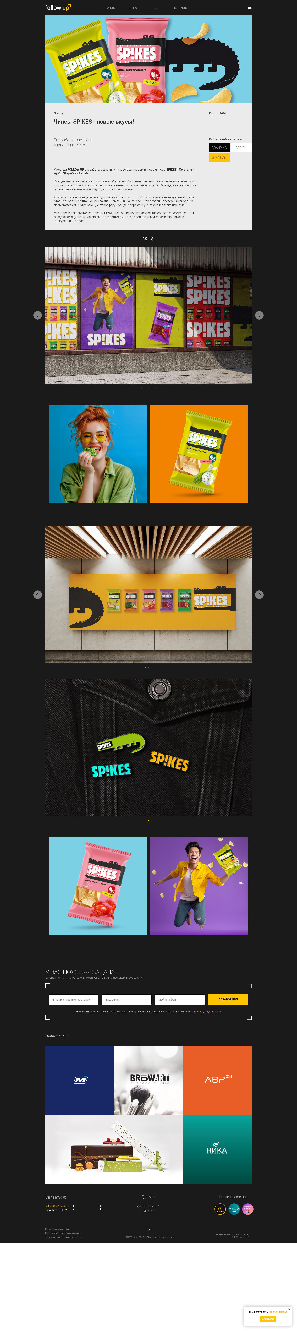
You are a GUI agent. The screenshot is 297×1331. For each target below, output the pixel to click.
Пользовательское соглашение (57, 1229)
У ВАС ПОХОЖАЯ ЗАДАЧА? (81, 972)
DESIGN (241, 147)
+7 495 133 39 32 (56, 1210)
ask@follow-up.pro (56, 1205)
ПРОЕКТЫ (109, 8)
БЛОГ (157, 8)
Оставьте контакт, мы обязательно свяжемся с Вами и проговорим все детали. (93, 977)
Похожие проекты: (57, 1036)
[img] (217, 1149)
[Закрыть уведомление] (289, 1309)
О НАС (133, 8)
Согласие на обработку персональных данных (63, 1237)
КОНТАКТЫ (180, 8)
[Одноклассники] (152, 238)
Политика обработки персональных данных (62, 1233)
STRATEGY (219, 157)
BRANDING (219, 147)
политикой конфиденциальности (202, 1011)
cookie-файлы (278, 1311)
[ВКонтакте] (145, 238)
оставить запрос (86, 1207)
